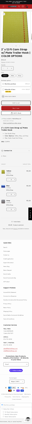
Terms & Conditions (8, 319)
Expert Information (8, 262)
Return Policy (7, 307)
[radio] (3, 84)
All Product (6, 282)
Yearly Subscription (10, 417)
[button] (3, 6)
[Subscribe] (26, 364)
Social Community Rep (9, 278)
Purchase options (6, 80)
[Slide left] (12, 46)
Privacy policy (8, 396)
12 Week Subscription (11, 412)
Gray (19, 75)
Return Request (7, 270)
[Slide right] (20, 46)
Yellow (5, 75)
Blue (12, 75)
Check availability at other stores (12, 123)
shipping (15, 228)
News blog (6, 266)
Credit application (8, 259)
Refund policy (27, 394)
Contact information (16, 399)
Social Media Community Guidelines (13, 315)
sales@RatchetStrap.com (10, 348)
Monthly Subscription (10, 414)
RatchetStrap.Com (9, 394)
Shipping (3, 62)
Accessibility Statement (9, 292)
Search (5, 247)
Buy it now (16, 108)
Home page (6, 251)
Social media (7, 274)
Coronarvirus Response (9, 296)
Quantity (3, 65)
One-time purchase (10, 84)
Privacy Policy (7, 304)
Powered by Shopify (18, 394)
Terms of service (16, 396)
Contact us (6, 255)
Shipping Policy (7, 311)
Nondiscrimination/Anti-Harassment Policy (15, 300)
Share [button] (4, 156)
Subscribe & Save (10, 90)
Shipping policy (25, 396)
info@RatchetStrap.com (10, 351)
